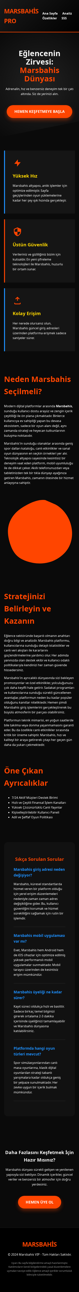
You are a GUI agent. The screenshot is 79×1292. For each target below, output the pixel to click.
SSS (64, 18)
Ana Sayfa (50, 13)
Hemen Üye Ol (39, 1202)
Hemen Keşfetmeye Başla (39, 111)
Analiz (67, 13)
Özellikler (49, 18)
